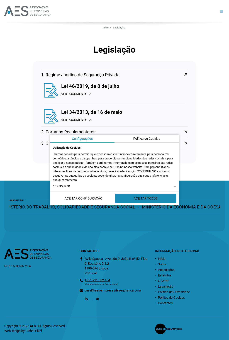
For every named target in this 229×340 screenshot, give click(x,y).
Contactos (165, 303)
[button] (114, 186)
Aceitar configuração (83, 198)
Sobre (162, 264)
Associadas (166, 270)
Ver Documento (74, 94)
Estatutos (165, 275)
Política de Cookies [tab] (146, 138)
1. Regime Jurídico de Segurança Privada (80, 74)
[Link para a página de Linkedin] (86, 298)
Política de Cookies (171, 297)
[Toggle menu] (222, 11)
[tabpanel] (114, 167)
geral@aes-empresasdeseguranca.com (113, 290)
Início (106, 27)
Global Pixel (33, 331)
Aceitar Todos (146, 198)
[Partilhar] (97, 299)
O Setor (163, 281)
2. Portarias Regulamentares (68, 131)
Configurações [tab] (82, 138)
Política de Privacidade (174, 292)
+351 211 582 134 (97, 280)
